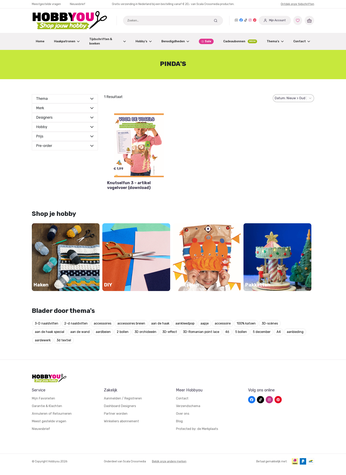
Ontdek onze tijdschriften (297, 4)
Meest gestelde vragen (49, 421)
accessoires (102, 323)
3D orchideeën (145, 332)
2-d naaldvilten (76, 323)
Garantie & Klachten (47, 406)
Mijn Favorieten (43, 398)
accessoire (223, 323)
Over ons (182, 413)
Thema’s (273, 41)
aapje (204, 323)
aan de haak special (49, 332)
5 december (262, 332)
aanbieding (295, 332)
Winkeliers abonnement (121, 421)
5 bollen (241, 332)
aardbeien (103, 332)
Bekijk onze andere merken (169, 461)
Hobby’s (141, 41)
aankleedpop (184, 323)
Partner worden (116, 413)
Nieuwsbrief (77, 4)
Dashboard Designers (120, 406)
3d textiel (64, 340)
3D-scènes (270, 323)
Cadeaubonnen (239, 41)
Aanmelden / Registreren (123, 398)
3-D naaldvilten (46, 323)
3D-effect (169, 332)
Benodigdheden (173, 41)
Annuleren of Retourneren (52, 413)
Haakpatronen (64, 41)
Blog (179, 421)
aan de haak (160, 323)
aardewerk (43, 340)
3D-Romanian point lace (201, 332)
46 (227, 332)
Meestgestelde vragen (46, 4)
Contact (299, 41)
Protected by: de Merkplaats (197, 429)
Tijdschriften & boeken (100, 41)
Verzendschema (188, 406)
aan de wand (80, 332)
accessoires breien (131, 323)
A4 (279, 332)
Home (40, 41)
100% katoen (246, 323)
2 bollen (123, 332)
